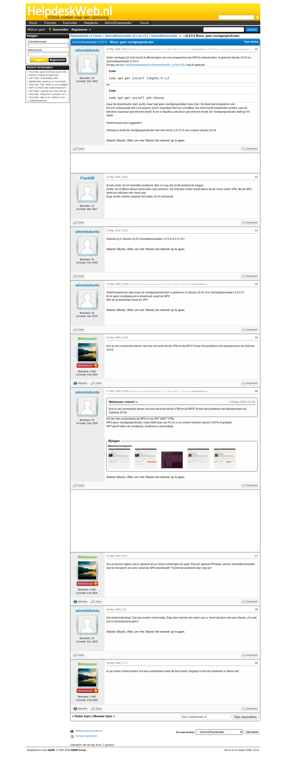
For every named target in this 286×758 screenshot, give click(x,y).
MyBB (51, 750)
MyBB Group (78, 750)
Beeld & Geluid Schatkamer (43, 75)
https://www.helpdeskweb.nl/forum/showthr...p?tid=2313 (152, 64)
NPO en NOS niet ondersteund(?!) (47, 87)
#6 (256, 391)
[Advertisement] (47, 175)
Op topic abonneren (86, 736)
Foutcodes (70, 23)
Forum (144, 23)
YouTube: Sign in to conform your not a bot (51, 97)
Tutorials (50, 23)
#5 (256, 337)
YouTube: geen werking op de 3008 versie (51, 71)
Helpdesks (91, 23)
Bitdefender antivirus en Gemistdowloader (51, 81)
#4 (256, 284)
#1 (256, 49)
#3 (256, 230)
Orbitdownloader (37, 100)
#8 (256, 609)
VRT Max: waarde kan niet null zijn (47, 91)
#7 (256, 556)
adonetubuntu (87, 50)
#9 (256, 663)
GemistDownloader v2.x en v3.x (126, 35)
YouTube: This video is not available (48, 84)
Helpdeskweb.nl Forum (86, 35)
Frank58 (87, 178)
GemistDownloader (119, 23)
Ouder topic (82, 716)
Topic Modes (251, 41)
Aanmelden (60, 29)
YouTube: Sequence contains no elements (51, 94)
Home (33, 23)
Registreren (79, 29)
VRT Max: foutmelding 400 (43, 78)
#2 (256, 177)
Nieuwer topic (102, 716)
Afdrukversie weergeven (89, 730)
